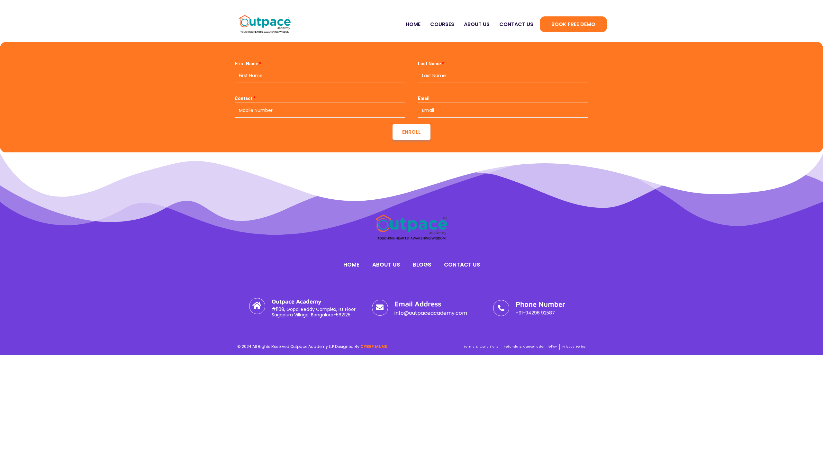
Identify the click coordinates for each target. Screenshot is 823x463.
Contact (245, 98)
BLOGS (422, 264)
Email (424, 98)
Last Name (431, 63)
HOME (413, 24)
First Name (248, 63)
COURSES (442, 24)
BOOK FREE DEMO (573, 24)
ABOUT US (477, 24)
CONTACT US (516, 24)
